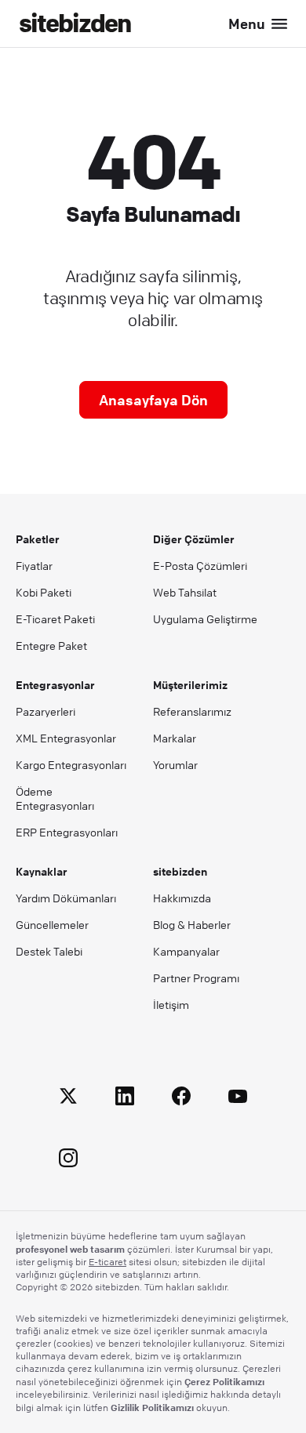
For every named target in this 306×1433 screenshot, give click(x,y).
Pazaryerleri (45, 711)
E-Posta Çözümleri (200, 565)
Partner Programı (196, 977)
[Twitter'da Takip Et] (68, 1099)
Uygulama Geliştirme (205, 618)
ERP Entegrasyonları (67, 832)
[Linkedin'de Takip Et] (124, 1099)
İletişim (171, 1004)
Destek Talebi (49, 951)
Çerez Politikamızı (224, 1381)
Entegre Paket (51, 645)
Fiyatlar (34, 565)
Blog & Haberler (192, 924)
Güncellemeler (52, 924)
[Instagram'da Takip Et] (68, 1160)
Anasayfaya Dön (153, 399)
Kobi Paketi (43, 592)
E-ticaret (107, 1262)
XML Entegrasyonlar (66, 738)
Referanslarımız (192, 711)
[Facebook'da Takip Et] (181, 1099)
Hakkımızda (182, 898)
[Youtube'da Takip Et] (237, 1099)
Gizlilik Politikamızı (152, 1407)
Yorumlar (175, 764)
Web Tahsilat (185, 592)
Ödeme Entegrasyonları (55, 798)
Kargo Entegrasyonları (71, 764)
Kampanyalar (186, 951)
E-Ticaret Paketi (55, 618)
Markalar (174, 738)
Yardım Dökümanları (66, 898)
